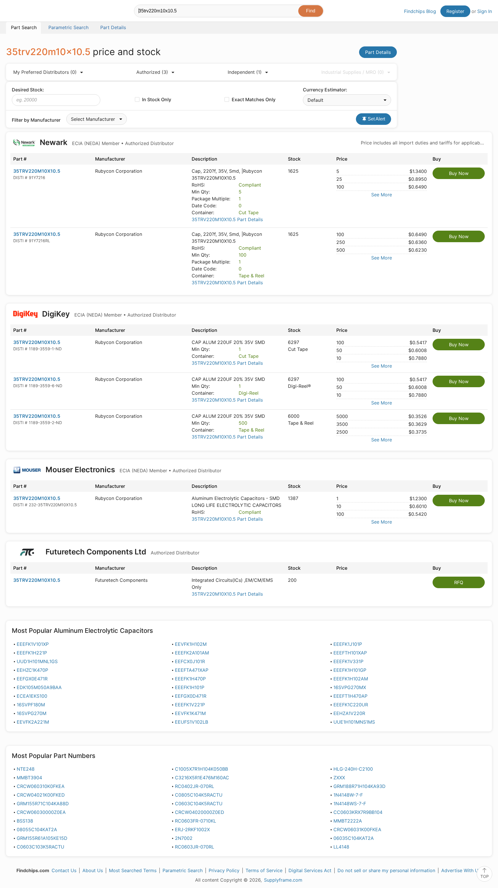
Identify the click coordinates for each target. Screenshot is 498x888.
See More (381, 194)
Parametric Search (183, 870)
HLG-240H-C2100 (353, 769)
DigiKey (108, 313)
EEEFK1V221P (190, 705)
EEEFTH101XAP (350, 653)
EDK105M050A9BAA (39, 687)
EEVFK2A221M (33, 722)
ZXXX (339, 777)
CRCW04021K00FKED (41, 795)
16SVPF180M (31, 705)
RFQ (458, 582)
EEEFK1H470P (190, 679)
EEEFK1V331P (348, 661)
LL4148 (341, 847)
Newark (106, 142)
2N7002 (184, 838)
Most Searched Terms (132, 870)
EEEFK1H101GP (349, 670)
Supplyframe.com (283, 880)
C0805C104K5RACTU (198, 795)
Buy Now (459, 173)
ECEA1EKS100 (32, 696)
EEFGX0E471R (32, 679)
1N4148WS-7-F (349, 803)
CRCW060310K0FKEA (41, 786)
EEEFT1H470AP (350, 696)
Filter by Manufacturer (36, 120)
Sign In (484, 11)
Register (455, 11)
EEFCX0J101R (190, 661)
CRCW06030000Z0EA (41, 812)
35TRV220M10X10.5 (36, 171)
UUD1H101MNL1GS (37, 661)
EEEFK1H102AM (350, 679)
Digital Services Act (309, 870)
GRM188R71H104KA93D (359, 786)
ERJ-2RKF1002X (192, 829)
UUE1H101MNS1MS (354, 722)
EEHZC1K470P (32, 670)
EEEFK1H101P (189, 687)
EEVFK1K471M (190, 713)
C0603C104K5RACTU (198, 803)
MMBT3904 (29, 777)
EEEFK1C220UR (350, 705)
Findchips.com (25, 12)
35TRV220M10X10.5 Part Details (227, 219)
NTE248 (26, 769)
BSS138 (25, 821)
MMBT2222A (347, 821)
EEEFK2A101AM (192, 653)
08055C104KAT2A (37, 829)
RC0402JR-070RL (194, 786)
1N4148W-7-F (348, 795)
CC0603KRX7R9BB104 (357, 812)
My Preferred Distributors (45, 72)
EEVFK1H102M (191, 644)
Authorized (152, 72)
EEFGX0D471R (190, 696)
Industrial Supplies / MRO (352, 72)
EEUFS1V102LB (191, 722)
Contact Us (64, 870)
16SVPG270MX (349, 687)
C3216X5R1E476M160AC (202, 777)
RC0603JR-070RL (194, 847)
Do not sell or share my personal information (386, 870)
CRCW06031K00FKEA (357, 829)
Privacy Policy (224, 870)
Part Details (378, 52)
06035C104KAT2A (353, 838)
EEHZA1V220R (349, 713)
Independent (245, 72)
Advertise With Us (461, 870)
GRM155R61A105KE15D (42, 838)
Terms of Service (264, 870)
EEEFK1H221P (32, 653)
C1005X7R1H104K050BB (201, 769)
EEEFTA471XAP (191, 670)
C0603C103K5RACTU (40, 847)
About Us (92, 870)
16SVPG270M (31, 713)
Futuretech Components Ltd (121, 551)
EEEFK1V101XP (33, 644)
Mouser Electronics (132, 469)
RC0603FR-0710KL (195, 821)
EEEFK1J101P (347, 644)
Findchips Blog (420, 11)
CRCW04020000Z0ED (199, 812)
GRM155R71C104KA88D (43, 803)
